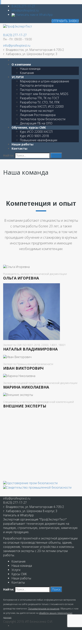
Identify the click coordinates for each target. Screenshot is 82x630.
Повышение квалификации (38, 140)
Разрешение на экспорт (37, 111)
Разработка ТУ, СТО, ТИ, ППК (40, 102)
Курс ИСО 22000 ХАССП (36, 132)
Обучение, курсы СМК (29, 127)
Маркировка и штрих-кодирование (44, 81)
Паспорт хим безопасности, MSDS (44, 94)
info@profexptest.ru (25, 10)
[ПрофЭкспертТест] (17, 26)
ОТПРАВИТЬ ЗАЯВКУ (65, 21)
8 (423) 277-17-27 (23, 6)
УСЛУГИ (18, 77)
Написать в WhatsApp (18, 515)
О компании (21, 64)
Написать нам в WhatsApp (34, 15)
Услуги (16, 570)
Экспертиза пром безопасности (42, 119)
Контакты (19, 148)
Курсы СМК (19, 574)
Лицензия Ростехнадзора (38, 115)
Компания (27, 73)
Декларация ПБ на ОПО (36, 123)
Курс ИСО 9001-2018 (34, 136)
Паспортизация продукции (38, 90)
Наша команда (30, 69)
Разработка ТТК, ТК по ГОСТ (39, 98)
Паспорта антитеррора (36, 85)
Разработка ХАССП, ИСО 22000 (41, 106)
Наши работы (22, 144)
